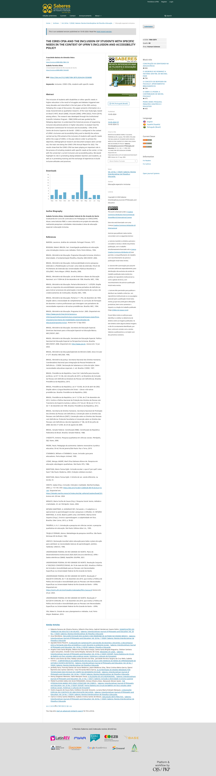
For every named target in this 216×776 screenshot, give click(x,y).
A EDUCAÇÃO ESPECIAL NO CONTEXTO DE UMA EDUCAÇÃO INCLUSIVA (91, 691)
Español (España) (153, 124)
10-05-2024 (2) (113, 122)
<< (47, 706)
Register (164, 2)
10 (63, 706)
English (150, 122)
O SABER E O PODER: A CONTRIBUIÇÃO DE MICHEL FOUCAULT (153, 94)
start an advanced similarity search (69, 711)
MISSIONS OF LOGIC (108, 652)
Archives (56, 23)
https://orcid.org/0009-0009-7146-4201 (57, 70)
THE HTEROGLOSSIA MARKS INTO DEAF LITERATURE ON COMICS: (88, 682)
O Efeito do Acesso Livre (120, 310)
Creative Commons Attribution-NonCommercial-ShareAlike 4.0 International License (121, 214)
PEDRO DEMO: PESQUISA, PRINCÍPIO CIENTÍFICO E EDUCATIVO (152, 104)
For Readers (147, 161)
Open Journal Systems (151, 173)
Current (63, 16)
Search (169, 16)
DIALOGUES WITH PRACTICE (113, 697)
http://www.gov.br (79, 344)
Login (171, 2)
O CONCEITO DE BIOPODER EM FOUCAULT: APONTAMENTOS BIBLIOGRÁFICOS (154, 83)
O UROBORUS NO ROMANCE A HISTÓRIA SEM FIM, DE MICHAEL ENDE (155, 73)
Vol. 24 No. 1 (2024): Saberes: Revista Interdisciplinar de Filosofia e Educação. (87, 23)
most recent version (104, 31)
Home (48, 23)
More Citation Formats (117, 161)
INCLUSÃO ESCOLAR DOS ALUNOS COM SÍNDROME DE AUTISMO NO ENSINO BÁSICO (95, 636)
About (97, 16)
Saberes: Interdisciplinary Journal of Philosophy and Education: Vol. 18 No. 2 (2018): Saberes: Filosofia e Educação (93, 646)
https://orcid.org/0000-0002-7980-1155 (57, 62)
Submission (148, 27)
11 (65, 706)
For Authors (147, 164)
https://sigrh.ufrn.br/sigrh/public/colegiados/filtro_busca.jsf (69, 590)
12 (67, 706)
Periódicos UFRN (153, 2)
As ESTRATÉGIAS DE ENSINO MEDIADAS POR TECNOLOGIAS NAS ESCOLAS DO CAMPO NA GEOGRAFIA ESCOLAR (90, 671)
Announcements (85, 16)
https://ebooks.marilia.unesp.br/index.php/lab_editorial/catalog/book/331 (74, 493)
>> (71, 706)
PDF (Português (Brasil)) (119, 104)
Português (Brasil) (154, 127)
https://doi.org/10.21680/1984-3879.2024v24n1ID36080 (71, 77)
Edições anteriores (50, 16)
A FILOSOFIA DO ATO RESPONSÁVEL (101, 676)
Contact (72, 16)
